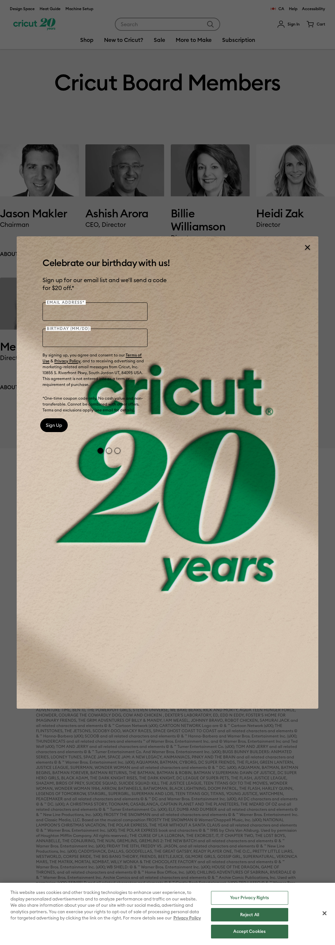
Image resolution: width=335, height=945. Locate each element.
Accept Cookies (249, 931)
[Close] (307, 247)
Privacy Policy (67, 360)
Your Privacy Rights (249, 897)
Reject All (249, 914)
